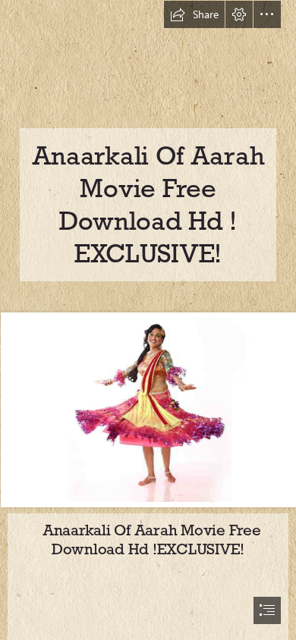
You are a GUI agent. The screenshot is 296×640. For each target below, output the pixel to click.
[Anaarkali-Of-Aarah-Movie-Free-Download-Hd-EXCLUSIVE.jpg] (148, 409)
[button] (194, 14)
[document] (148, 320)
